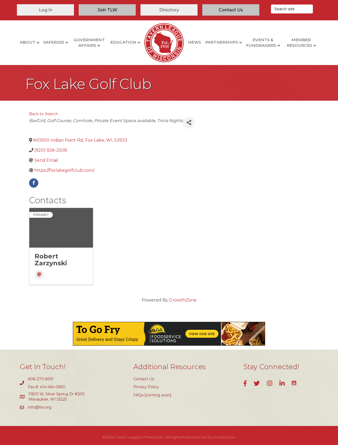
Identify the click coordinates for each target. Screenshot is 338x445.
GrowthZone (182, 300)
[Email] (39, 274)
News (194, 42)
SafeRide (53, 42)
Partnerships (221, 42)
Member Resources (299, 42)
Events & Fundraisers (261, 42)
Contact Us (143, 379)
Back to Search (43, 114)
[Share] (189, 123)
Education (123, 42)
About (27, 42)
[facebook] (33, 183)
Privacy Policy (146, 386)
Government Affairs (89, 42)
